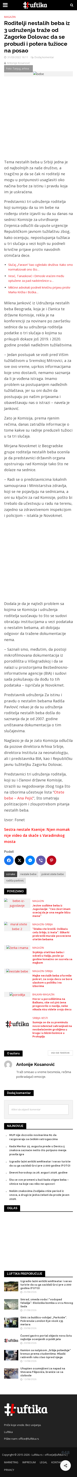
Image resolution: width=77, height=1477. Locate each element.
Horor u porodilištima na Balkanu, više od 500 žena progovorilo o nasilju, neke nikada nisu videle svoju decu (51, 1004)
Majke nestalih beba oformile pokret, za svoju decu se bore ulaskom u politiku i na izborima (52, 981)
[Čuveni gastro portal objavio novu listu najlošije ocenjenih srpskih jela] (11, 1340)
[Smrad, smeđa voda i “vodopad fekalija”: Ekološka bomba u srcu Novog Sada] (11, 1304)
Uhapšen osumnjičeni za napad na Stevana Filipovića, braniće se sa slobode (42, 1372)
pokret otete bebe (52, 874)
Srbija (49, 924)
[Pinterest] (51, 860)
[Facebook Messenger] (30, 860)
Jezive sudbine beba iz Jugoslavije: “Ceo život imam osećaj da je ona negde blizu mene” (51, 911)
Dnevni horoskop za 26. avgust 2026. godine (38, 1172)
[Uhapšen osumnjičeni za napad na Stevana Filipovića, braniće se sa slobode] (11, 1373)
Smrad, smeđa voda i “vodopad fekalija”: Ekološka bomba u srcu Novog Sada (46, 1303)
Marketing (11, 1462)
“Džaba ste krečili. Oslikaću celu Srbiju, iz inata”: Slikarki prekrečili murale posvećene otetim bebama (51, 934)
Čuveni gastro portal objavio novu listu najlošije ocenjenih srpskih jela (46, 1337)
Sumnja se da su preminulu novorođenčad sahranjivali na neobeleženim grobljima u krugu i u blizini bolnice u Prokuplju (52, 1029)
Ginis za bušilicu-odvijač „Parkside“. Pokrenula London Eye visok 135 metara (43, 1321)
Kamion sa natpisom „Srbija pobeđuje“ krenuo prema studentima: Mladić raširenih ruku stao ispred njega (45, 1354)
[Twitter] (19, 860)
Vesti (44, 1018)
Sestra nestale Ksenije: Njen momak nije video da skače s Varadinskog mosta (37, 835)
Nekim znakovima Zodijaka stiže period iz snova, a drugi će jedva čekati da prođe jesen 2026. (39, 1195)
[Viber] (41, 860)
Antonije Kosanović (18, 63)
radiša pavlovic (15, 880)
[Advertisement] (38, 119)
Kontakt (57, 1462)
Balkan (37, 994)
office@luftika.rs (28, 1439)
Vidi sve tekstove (60, 1052)
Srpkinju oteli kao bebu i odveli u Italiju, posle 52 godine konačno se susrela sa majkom (52, 957)
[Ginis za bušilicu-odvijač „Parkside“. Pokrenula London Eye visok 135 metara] (11, 1322)
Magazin (10, 17)
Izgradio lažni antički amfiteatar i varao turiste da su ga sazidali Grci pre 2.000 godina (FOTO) (46, 1285)
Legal (43, 1462)
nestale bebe (28, 874)
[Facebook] (9, 860)
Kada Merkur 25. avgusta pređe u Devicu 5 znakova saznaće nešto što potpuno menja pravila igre (37, 1150)
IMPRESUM (29, 1462)
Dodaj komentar (44, 57)
